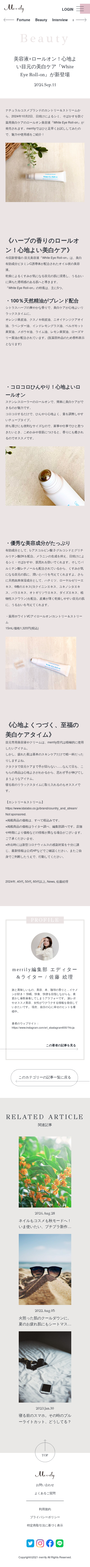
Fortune (23, 19)
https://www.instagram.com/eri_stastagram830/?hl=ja (43, 1027)
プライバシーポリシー (45, 1517)
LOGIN (67, 9)
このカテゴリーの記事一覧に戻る (44, 1077)
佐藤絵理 (62, 881)
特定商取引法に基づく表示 (45, 1525)
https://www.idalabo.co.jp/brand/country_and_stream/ (41, 808)
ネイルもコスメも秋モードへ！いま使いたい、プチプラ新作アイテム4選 (45, 1226)
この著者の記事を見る (61, 1045)
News (51, 881)
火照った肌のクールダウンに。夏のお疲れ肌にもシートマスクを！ (45, 1324)
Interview (60, 19)
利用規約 (45, 1509)
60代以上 (39, 881)
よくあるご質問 (45, 1493)
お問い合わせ (45, 1485)
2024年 (11, 881)
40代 (20, 881)
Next (81, 19)
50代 (28, 881)
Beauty (41, 19)
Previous (9, 19)
